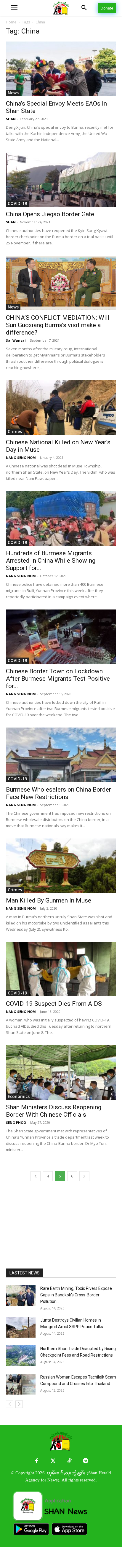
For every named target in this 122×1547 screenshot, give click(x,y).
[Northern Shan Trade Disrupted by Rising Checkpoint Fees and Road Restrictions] (21, 1355)
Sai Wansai (16, 340)
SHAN (11, 119)
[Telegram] (85, 1461)
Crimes (15, 431)
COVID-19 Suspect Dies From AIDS (54, 1003)
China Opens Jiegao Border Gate (50, 214)
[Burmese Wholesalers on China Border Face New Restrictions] (61, 755)
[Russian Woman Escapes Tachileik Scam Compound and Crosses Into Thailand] (21, 1384)
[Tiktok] (69, 1461)
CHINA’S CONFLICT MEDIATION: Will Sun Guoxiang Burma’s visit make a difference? (58, 325)
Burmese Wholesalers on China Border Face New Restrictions (58, 793)
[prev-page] (35, 1176)
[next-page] (84, 1176)
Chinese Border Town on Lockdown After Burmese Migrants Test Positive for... (58, 679)
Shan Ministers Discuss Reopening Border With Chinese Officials (53, 1111)
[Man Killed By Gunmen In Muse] (61, 865)
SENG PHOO (16, 1122)
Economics (19, 1096)
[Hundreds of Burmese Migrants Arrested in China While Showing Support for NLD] (61, 518)
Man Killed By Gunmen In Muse (48, 900)
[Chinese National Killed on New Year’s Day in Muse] (61, 407)
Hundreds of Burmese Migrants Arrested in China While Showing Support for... (50, 561)
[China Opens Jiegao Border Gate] (61, 179)
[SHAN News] (61, 8)
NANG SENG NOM (21, 457)
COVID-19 (17, 203)
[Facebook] (36, 1461)
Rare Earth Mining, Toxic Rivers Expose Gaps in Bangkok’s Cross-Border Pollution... (76, 1295)
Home (11, 22)
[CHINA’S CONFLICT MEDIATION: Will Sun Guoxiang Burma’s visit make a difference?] (61, 283)
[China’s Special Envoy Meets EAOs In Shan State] (61, 69)
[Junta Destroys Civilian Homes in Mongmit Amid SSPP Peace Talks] (21, 1327)
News (13, 93)
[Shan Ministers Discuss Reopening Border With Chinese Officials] (61, 1072)
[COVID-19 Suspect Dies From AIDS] (61, 969)
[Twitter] (53, 1461)
